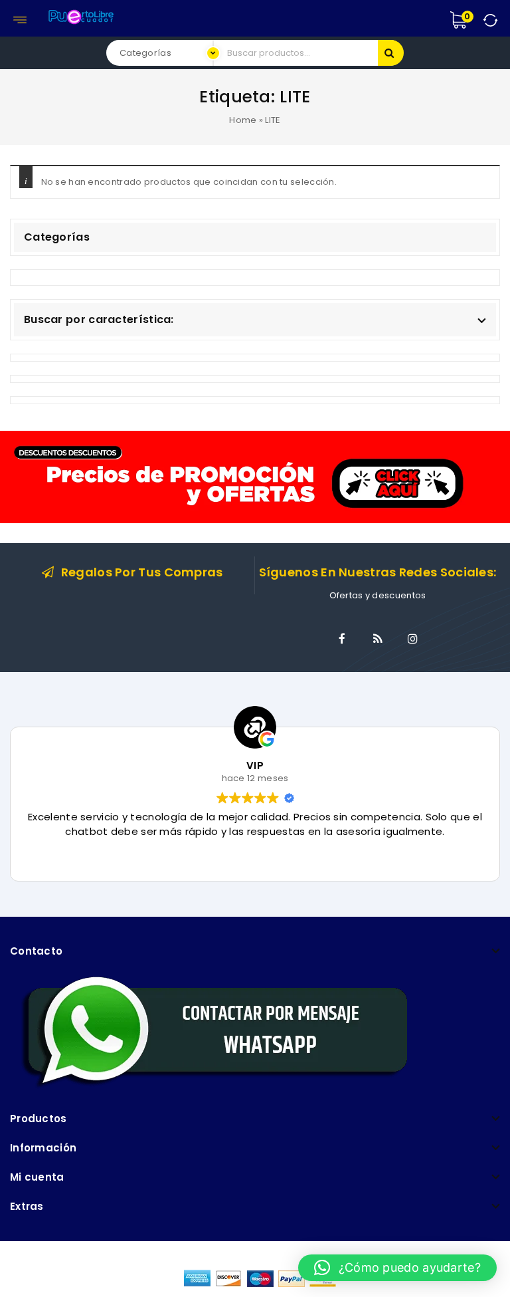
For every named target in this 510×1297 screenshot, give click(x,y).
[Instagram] (413, 639)
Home (242, 120)
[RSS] (378, 639)
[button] (397, 1267)
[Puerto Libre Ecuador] (80, 15)
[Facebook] (342, 639)
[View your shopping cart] (472, 20)
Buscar (391, 53)
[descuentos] (255, 476)
